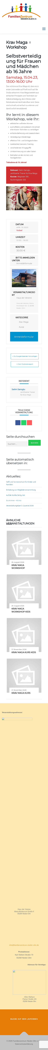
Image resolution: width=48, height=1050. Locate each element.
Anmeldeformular (24, 263)
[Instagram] (24, 1024)
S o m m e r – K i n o (13, 500)
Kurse (21, 327)
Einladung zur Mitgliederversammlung (21, 490)
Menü (44, 29)
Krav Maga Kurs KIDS (24, 652)
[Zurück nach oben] (24, 1035)
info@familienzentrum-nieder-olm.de (24, 945)
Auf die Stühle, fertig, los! (15, 495)
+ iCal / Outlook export (24, 364)
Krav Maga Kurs (21, 693)
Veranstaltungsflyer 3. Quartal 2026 (20, 506)
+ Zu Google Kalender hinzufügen (24, 356)
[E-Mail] (29, 422)
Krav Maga (23, 322)
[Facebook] (17, 1024)
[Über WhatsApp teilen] (23, 422)
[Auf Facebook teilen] (17, 422)
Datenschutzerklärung (24, 1044)
